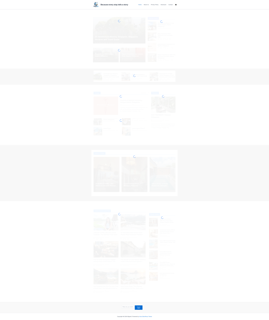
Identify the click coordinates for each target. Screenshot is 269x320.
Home (140, 4)
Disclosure (163, 4)
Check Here (138, 307)
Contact (170, 4)
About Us (146, 4)
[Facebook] (176, 4)
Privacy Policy (154, 4)
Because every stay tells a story (114, 5)
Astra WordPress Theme (145, 316)
